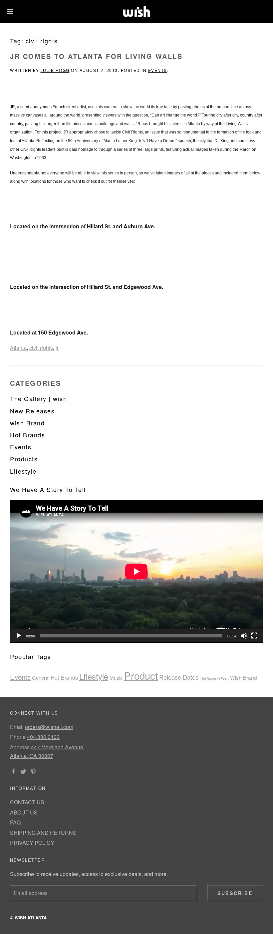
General (40, 677)
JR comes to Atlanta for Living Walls (96, 56)
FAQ (15, 822)
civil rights (41, 347)
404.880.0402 (43, 737)
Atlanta (18, 347)
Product (141, 675)
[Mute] (243, 635)
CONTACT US (27, 802)
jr (57, 347)
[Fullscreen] (254, 635)
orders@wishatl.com (49, 727)
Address (20, 747)
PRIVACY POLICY (32, 842)
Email (17, 727)
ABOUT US (24, 812)
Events (157, 70)
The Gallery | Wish (214, 678)
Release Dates (178, 677)
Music (116, 677)
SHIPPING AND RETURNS (43, 832)
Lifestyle (93, 676)
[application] (136, 571)
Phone (18, 737)
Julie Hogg (55, 70)
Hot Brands (64, 677)
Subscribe (235, 893)
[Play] (18, 635)
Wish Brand (243, 677)
